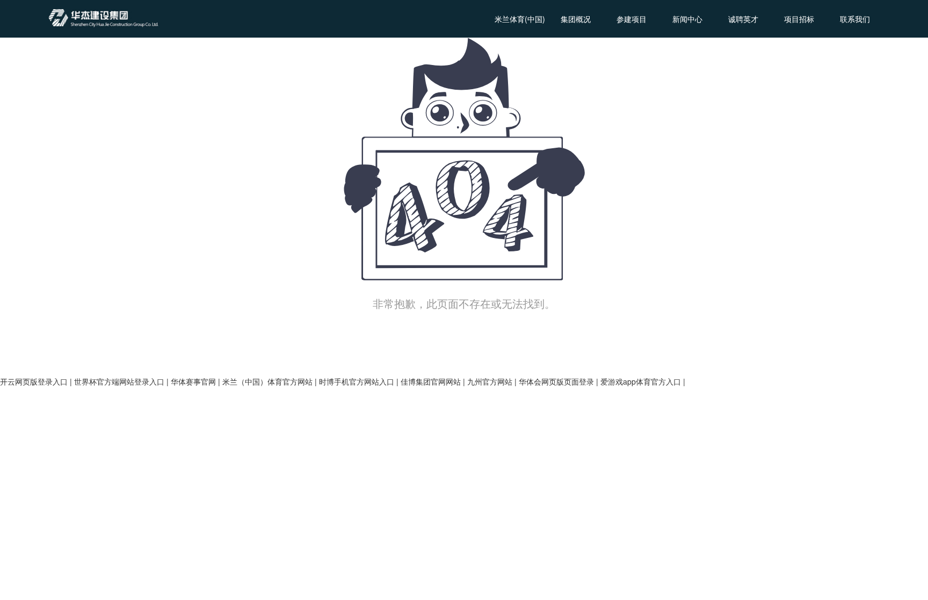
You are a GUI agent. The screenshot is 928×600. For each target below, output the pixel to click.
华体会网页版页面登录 (556, 381)
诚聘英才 (743, 18)
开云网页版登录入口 (34, 381)
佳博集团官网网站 (431, 381)
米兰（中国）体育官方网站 (267, 381)
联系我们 (855, 18)
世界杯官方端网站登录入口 (119, 381)
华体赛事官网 (193, 381)
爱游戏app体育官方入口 (640, 381)
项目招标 (799, 18)
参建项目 (632, 18)
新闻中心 (687, 18)
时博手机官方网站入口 (356, 381)
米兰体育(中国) (520, 18)
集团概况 (576, 18)
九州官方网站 (489, 381)
